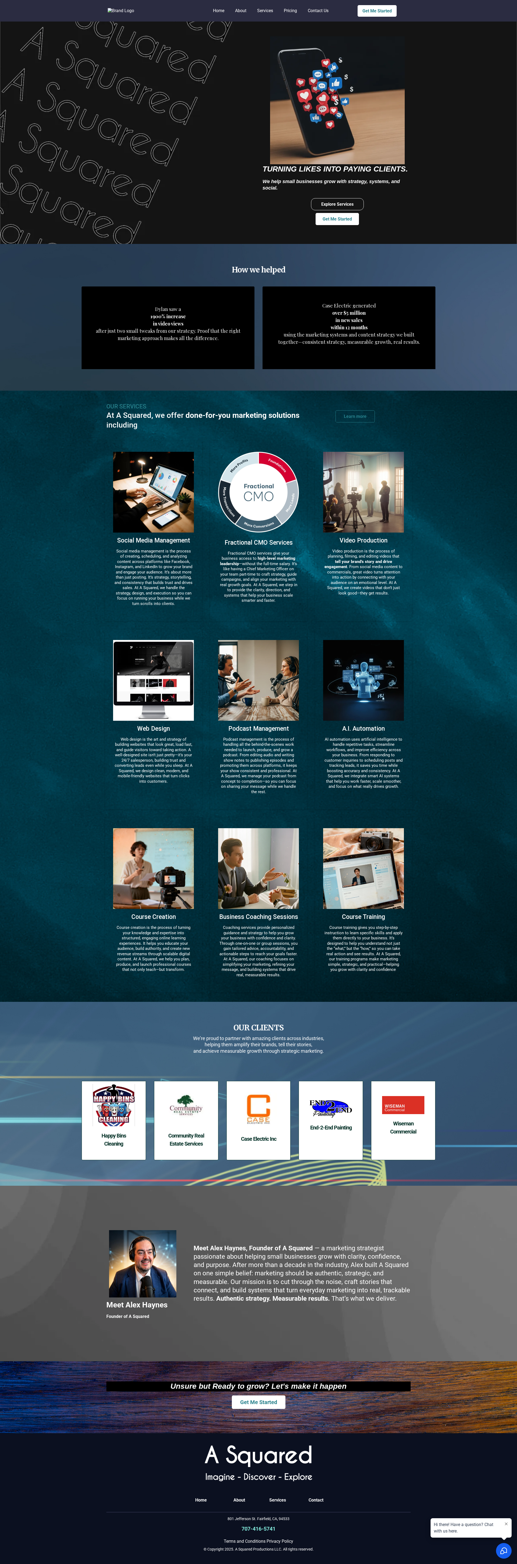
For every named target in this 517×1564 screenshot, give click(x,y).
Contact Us (318, 10)
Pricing (290, 10)
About (240, 10)
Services (265, 10)
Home (218, 10)
